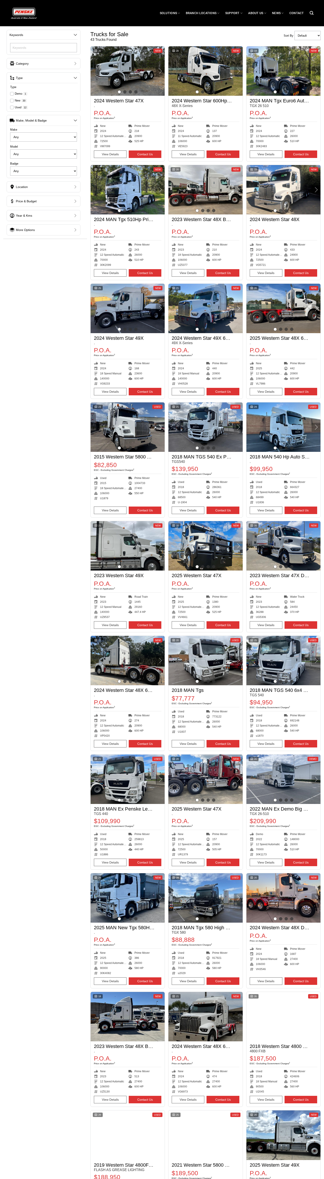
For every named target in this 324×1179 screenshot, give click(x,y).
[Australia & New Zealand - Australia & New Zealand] (24, 13)
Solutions (168, 13)
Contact (296, 13)
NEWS (276, 13)
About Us (255, 13)
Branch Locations (201, 13)
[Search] (311, 13)
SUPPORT (232, 13)
